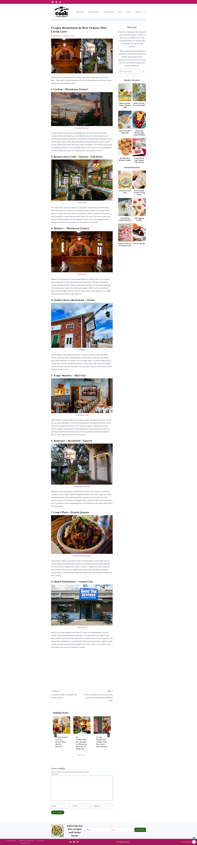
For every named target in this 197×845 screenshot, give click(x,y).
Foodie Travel (123, 842)
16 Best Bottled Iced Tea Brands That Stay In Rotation (61, 741)
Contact (128, 12)
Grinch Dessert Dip (125, 192)
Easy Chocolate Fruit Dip (125, 132)
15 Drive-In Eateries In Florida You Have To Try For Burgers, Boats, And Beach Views (98, 695)
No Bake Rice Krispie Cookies (125, 159)
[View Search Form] (145, 12)
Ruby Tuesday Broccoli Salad (139, 104)
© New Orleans (82, 202)
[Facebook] (52, 1)
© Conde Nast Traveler (81, 415)
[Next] (108, 735)
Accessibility (25, 843)
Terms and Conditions (26, 840)
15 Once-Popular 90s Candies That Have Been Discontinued (101, 741)
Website (98, 806)
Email (75, 806)
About (120, 12)
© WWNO (82, 349)
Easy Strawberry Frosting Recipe (125, 244)
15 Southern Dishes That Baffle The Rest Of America (64, 694)
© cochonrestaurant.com (82, 128)
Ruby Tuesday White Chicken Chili (125, 105)
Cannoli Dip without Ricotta (125, 219)
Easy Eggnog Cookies (139, 219)
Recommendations (94, 12)
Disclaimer (40, 840)
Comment (55, 774)
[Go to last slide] (55, 735)
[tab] (78, 755)
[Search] (143, 71)
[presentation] (61, 725)
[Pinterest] (60, 1)
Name (54, 806)
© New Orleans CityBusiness (82, 486)
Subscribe (138, 12)
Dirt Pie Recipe (139, 243)
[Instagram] (56, 1)
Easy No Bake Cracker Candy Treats (139, 193)
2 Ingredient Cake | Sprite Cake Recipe (139, 160)
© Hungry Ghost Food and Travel (82, 555)
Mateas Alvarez (57, 36)
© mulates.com (82, 274)
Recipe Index (80, 12)
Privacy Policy (11, 840)
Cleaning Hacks (109, 12)
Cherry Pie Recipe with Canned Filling (139, 133)
